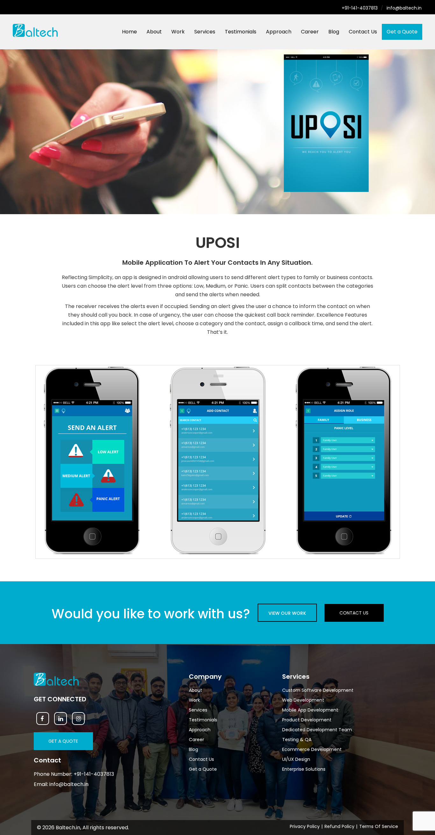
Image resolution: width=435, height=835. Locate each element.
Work (178, 31)
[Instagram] (78, 718)
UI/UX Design (296, 759)
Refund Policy (339, 826)
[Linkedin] (60, 718)
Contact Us (363, 31)
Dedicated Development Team (317, 729)
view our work (287, 613)
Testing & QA (296, 739)
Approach (278, 31)
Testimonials (240, 31)
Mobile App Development (310, 710)
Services (204, 31)
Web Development (303, 700)
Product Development (307, 720)
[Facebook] (42, 718)
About (154, 31)
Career (310, 31)
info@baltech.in (404, 8)
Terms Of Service (378, 826)
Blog (333, 31)
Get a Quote (402, 31)
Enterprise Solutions (303, 769)
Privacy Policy (305, 826)
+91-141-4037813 (360, 8)
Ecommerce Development (312, 749)
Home (129, 31)
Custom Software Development (317, 690)
